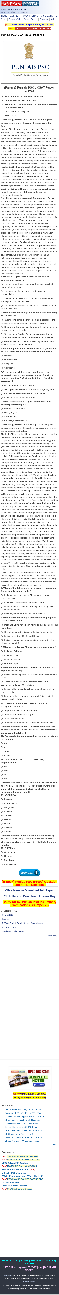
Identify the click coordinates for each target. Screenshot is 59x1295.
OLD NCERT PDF (10, 1182)
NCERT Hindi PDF (35, 1176)
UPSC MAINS (47, 16)
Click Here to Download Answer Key (30, 896)
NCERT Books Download (13, 1176)
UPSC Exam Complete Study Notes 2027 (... (24, 1120)
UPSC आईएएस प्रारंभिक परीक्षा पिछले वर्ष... (21, 1134)
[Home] (20, 5)
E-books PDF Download (14, 1173)
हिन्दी (52, 19)
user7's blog (52, 936)
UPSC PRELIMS (30, 16)
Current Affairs (15, 19)
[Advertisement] (29, 969)
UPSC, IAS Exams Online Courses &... (22, 1141)
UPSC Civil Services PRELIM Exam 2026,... (24, 1130)
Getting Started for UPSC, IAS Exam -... (22, 1127)
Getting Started (30, 19)
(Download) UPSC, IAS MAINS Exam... (22, 1124)
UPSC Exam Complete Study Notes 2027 (32, 24)
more (55, 1145)
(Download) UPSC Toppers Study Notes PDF (24, 1117)
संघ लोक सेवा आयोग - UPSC (13, 931)
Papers (5, 919)
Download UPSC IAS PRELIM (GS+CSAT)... (24, 1113)
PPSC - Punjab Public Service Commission (22, 923)
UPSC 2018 (7, 915)
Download (44, 19)
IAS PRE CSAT (9, 927)
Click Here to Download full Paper (29, 890)
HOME (4, 16)
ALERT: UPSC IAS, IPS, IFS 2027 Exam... (24, 1110)
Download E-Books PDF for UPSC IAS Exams (25, 1138)
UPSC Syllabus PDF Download (15, 1163)
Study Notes (15, 16)
